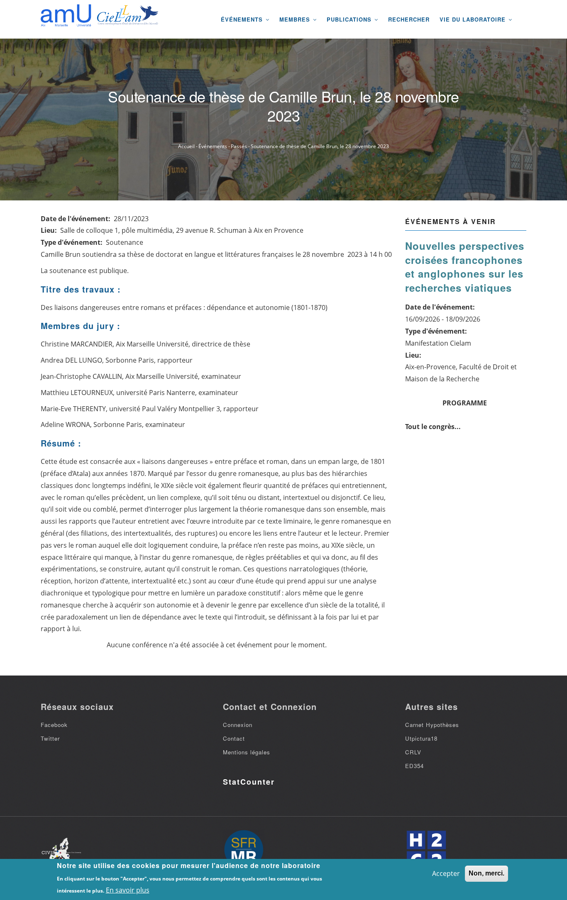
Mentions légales (246, 752)
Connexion (237, 725)
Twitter (50, 738)
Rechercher (409, 19)
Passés (239, 146)
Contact (234, 738)
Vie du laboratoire (474, 19)
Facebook (54, 725)
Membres (295, 19)
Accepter (446, 873)
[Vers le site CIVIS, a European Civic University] (61, 850)
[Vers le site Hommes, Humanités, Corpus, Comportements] (426, 850)
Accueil (186, 146)
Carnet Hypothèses (432, 725)
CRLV (413, 752)
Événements (243, 19)
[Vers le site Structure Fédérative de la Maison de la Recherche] (243, 850)
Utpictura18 (421, 738)
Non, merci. (486, 873)
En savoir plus (127, 890)
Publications (350, 19)
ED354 (414, 766)
